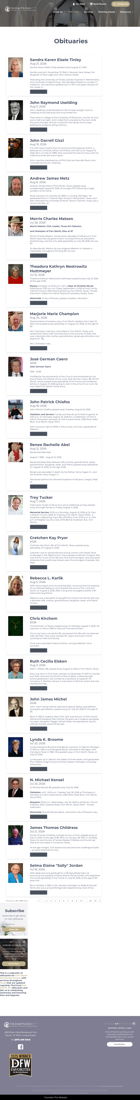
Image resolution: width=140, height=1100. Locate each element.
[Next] (100, 901)
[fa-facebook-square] (21, 1047)
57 (95, 901)
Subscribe (14, 929)
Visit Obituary (39, 91)
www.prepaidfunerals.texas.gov (111, 1086)
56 (90, 901)
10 (81, 901)
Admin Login (83, 1093)
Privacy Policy (58, 1093)
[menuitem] (58, 12)
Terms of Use (70, 1093)
